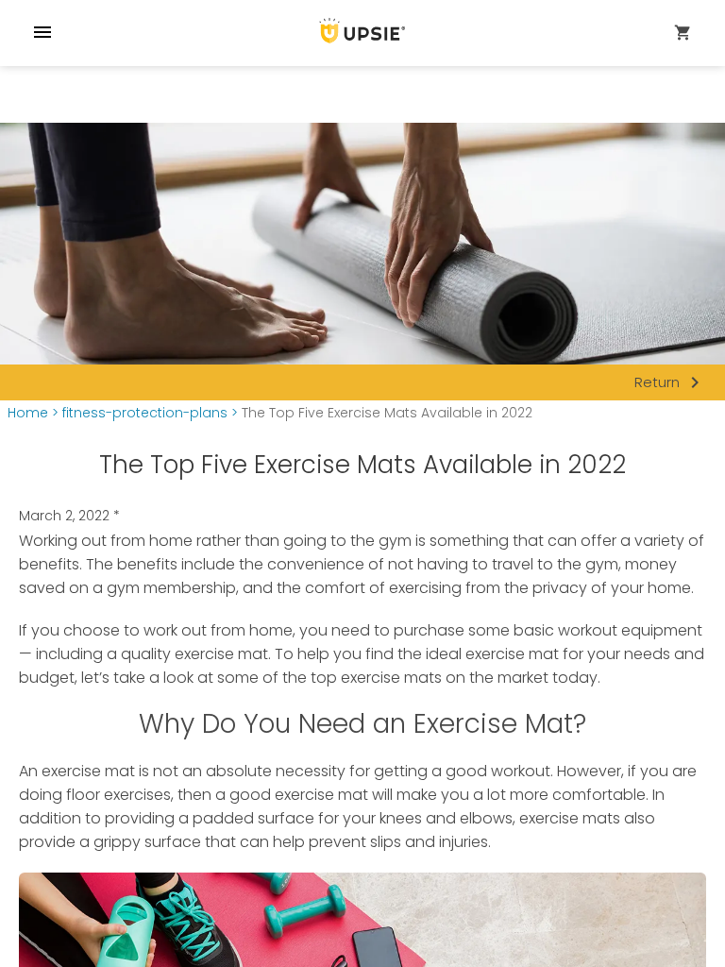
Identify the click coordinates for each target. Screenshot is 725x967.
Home (28, 413)
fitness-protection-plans (145, 413)
